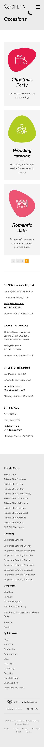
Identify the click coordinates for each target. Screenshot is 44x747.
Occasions (8, 663)
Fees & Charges (12, 678)
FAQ (6, 639)
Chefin (22, 702)
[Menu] (38, 7)
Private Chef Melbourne (16, 503)
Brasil (7, 627)
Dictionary (9, 668)
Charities (8, 591)
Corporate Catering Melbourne (19, 550)
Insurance (36, 729)
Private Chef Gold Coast (16, 512)
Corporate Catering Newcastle (19, 565)
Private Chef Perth (13, 484)
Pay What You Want (14, 687)
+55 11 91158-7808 (14, 389)
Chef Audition (11, 682)
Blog (6, 658)
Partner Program (12, 601)
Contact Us (9, 649)
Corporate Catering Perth (17, 560)
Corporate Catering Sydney (17, 545)
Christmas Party (22, 82)
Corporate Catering (13, 539)
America (8, 622)
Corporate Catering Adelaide (18, 579)
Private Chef (10, 474)
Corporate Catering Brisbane (18, 555)
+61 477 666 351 (13, 307)
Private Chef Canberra (15, 479)
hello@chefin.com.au (14, 303)
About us (8, 644)
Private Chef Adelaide (15, 517)
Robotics (8, 673)
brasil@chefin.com (13, 386)
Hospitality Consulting (15, 606)
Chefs (6, 729)
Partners (8, 596)
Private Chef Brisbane (15, 508)
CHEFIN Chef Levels (14, 527)
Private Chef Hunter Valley (17, 493)
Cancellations (10, 654)
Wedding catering (22, 153)
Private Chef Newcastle (16, 498)
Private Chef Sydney (14, 488)
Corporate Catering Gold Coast (19, 574)
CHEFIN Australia (14, 6)
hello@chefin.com (13, 345)
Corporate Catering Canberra (18, 569)
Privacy (25, 729)
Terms (15, 729)
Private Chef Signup (14, 522)
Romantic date (22, 228)
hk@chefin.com (11, 426)
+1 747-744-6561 (13, 349)
